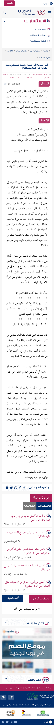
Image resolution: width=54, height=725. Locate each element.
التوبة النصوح (11, 541)
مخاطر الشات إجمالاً (13, 525)
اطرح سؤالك (40, 29)
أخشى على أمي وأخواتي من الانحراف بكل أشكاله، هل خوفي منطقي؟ (27, 584)
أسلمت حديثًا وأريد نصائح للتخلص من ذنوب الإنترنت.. (28, 534)
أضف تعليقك (12, 598)
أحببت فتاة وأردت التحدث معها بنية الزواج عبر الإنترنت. (27, 568)
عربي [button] (46, 3)
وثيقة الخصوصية (45, 688)
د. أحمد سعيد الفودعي (41, 74)
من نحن (9, 688)
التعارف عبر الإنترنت (14, 574)
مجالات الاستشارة (38, 35)
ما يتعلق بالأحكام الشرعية (16, 558)
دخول (8, 3)
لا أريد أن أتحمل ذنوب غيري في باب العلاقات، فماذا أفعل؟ (30, 518)
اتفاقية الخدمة (30, 688)
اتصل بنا (18, 688)
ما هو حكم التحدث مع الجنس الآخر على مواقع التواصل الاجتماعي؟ (28, 551)
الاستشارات (35, 21)
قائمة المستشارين (38, 41)
